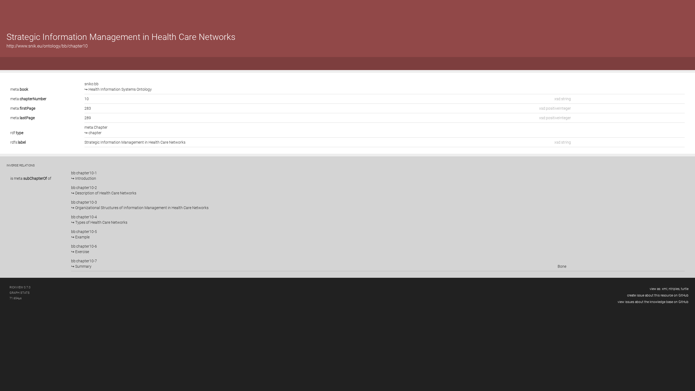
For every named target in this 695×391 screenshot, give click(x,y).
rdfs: (18, 142)
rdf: (16, 133)
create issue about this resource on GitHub (657, 295)
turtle (684, 289)
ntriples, (674, 289)
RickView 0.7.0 (20, 287)
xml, (665, 289)
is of (30, 178)
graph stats (20, 293)
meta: (19, 89)
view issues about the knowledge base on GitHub (653, 302)
